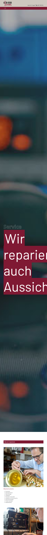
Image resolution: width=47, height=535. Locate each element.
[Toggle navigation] (5, 8)
